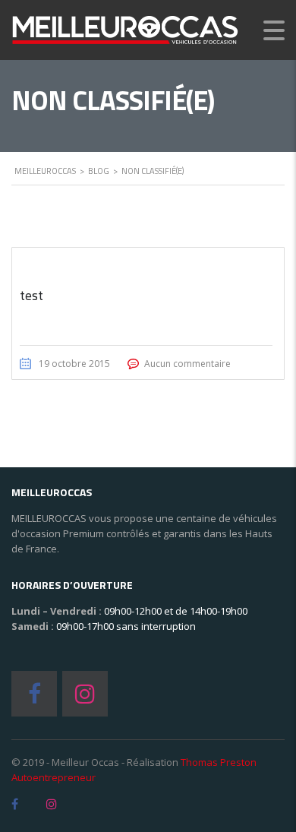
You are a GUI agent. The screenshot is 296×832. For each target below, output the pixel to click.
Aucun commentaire (187, 363)
